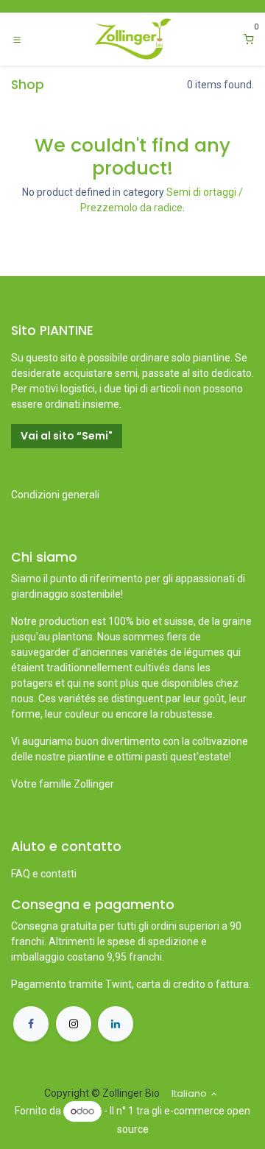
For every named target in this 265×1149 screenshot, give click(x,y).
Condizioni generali (55, 495)
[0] (249, 39)
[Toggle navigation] (17, 39)
